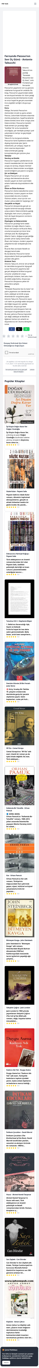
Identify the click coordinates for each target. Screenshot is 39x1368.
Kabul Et (6, 1362)
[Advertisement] (19, 33)
